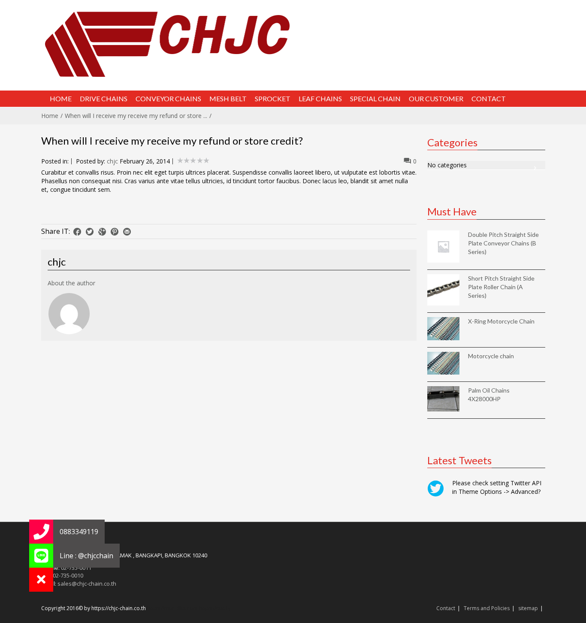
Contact (445, 608)
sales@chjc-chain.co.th (86, 583)
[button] (41, 580)
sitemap (528, 608)
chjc (112, 161)
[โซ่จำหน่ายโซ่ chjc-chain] (293, 44)
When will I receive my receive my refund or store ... (136, 116)
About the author (71, 283)
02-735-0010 (68, 575)
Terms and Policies (487, 608)
